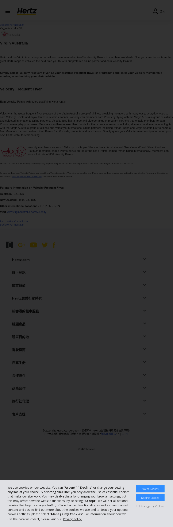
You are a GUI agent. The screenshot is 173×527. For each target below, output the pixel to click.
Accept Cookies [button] (150, 489)
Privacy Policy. (72, 519)
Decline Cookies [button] (150, 498)
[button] (150, 506)
